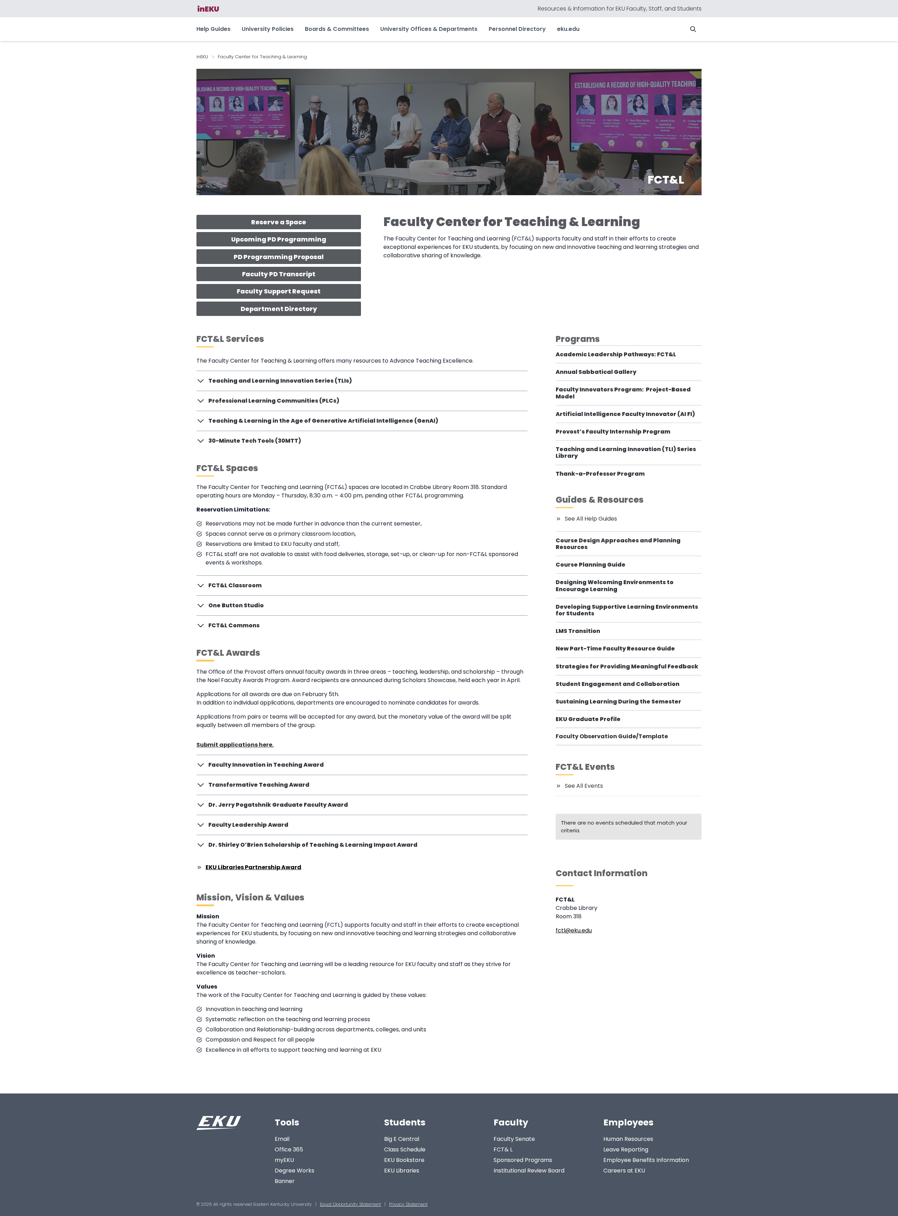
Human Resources (628, 1139)
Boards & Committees (337, 29)
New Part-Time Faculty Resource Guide (615, 648)
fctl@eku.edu (574, 930)
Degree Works (294, 1171)
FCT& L (503, 1149)
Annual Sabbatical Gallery (596, 372)
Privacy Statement (408, 1204)
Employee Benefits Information (646, 1160)
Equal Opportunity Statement (350, 1204)
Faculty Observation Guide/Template (612, 736)
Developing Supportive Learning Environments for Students (627, 610)
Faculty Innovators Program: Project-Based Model (623, 392)
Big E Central (401, 1139)
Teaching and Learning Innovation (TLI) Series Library (626, 452)
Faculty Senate (514, 1139)
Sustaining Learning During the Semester (618, 701)
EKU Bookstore (404, 1160)
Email (282, 1139)
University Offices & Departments (428, 29)
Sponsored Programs (523, 1160)
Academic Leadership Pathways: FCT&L (616, 354)
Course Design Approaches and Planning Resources (618, 543)
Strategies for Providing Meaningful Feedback (627, 666)
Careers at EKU (624, 1171)
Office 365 (289, 1149)
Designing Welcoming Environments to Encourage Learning (615, 585)
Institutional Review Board (529, 1171)
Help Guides (213, 29)
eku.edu (568, 29)
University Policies (268, 29)
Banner (285, 1181)
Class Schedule (404, 1149)
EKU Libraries (401, 1171)
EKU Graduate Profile (588, 719)
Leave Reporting (625, 1149)
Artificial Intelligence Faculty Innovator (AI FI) (625, 414)
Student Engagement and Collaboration (617, 684)
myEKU (284, 1160)
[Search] (693, 29)
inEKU (202, 57)
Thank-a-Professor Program (600, 473)
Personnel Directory (517, 29)
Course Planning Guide (590, 564)
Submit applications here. (235, 745)
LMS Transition (578, 631)
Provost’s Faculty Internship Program (613, 431)
